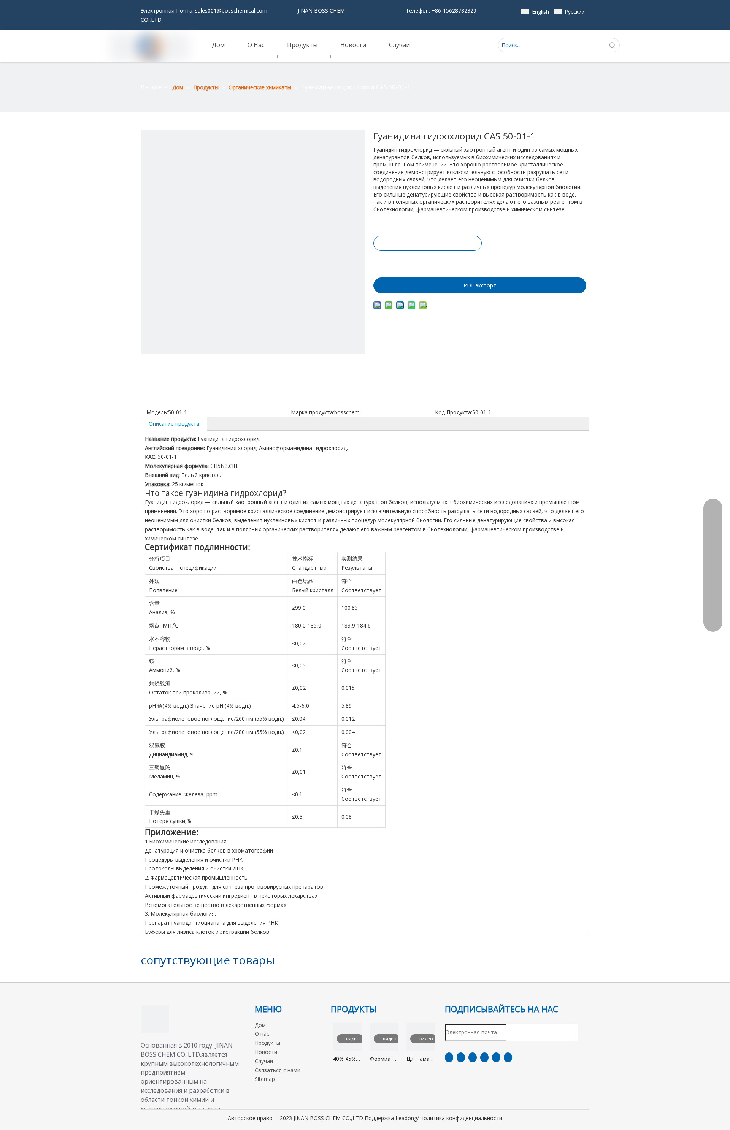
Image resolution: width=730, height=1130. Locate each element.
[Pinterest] (508, 1057)
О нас (262, 1033)
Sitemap (265, 1078)
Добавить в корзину (427, 262)
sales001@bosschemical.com (231, 10)
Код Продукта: (453, 412)
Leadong (406, 1118)
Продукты (267, 1042)
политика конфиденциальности (461, 1118)
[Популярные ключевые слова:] (612, 45)
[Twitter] (472, 1057)
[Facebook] (449, 1057)
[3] (155, 1019)
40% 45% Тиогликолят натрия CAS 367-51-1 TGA (347, 1059)
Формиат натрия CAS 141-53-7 (382, 1059)
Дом (260, 1025)
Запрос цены (427, 243)
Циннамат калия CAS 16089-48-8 (420, 1059)
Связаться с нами (277, 1070)
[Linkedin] (461, 1057)
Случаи (264, 1061)
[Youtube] (484, 1057)
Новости (266, 1052)
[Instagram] (496, 1057)
